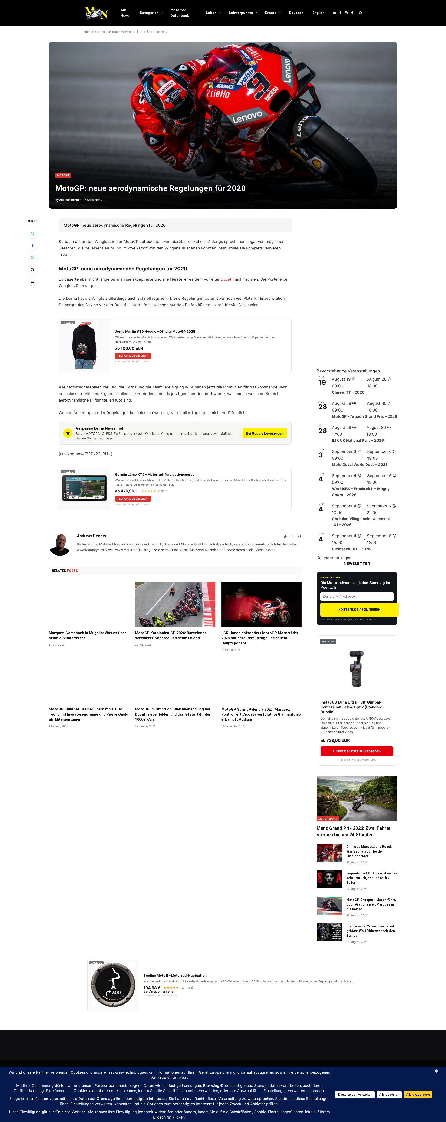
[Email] (32, 281)
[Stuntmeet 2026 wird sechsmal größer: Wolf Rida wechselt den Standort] (329, 932)
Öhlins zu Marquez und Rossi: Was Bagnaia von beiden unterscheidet (369, 851)
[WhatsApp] (32, 233)
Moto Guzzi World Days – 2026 (360, 464)
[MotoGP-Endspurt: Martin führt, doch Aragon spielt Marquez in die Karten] (329, 906)
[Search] (360, 13)
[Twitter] (32, 257)
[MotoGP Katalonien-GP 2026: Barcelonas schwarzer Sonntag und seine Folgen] (175, 604)
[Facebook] (32, 245)
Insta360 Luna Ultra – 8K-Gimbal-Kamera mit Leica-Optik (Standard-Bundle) (352, 707)
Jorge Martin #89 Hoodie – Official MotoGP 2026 (155, 331)
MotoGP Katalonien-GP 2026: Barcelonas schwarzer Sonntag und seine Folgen (171, 635)
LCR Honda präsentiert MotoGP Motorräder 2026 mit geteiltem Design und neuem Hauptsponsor (259, 638)
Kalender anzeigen (334, 557)
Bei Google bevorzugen (264, 433)
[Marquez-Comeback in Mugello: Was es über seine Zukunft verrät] (89, 604)
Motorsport (328, 818)
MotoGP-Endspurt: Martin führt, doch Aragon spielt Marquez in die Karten (371, 904)
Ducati (226, 279)
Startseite (90, 31)
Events (270, 13)
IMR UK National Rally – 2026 (358, 440)
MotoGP (63, 175)
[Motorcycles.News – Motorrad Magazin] (96, 12)
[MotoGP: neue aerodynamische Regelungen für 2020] (223, 125)
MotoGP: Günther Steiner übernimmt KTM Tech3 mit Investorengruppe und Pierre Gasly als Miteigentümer (88, 714)
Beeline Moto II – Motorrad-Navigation (175, 975)
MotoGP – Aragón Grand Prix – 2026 (364, 416)
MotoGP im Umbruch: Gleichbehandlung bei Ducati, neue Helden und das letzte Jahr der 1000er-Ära (173, 714)
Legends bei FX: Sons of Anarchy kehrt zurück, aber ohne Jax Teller (371, 877)
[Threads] (32, 269)
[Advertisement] (351, 288)
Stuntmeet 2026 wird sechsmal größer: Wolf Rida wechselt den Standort (370, 930)
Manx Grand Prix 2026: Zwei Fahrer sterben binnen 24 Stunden (354, 831)
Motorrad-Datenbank (180, 13)
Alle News (125, 13)
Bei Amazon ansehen (133, 355)
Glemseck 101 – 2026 (351, 549)
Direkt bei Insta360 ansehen (357, 751)
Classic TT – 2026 (348, 392)
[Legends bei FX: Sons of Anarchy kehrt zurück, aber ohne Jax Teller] (329, 879)
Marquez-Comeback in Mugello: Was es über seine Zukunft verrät (87, 635)
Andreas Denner (70, 200)
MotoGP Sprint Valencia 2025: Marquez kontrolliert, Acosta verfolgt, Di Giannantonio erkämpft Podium (261, 714)
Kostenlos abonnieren (359, 609)
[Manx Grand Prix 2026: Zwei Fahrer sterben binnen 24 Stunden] (357, 798)
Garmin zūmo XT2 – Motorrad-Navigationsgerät (154, 474)
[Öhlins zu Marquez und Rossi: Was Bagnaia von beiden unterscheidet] (329, 853)
